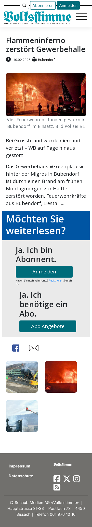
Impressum (19, 466)
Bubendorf (46, 59)
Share (15, 348)
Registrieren (55, 280)
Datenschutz (21, 475)
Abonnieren (42, 5)
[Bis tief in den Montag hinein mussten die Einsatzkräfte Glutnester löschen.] (22, 415)
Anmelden (68, 5)
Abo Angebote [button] (48, 326)
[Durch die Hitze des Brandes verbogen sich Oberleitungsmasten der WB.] (61, 376)
